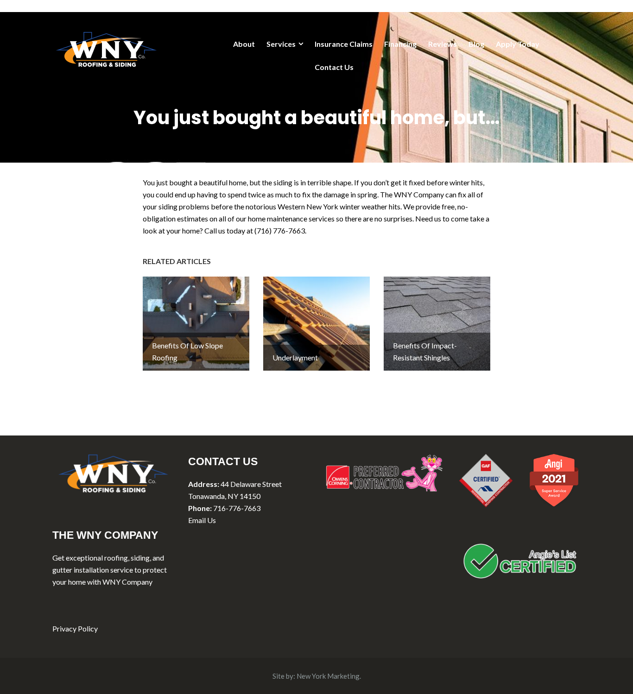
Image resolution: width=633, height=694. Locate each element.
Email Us (202, 520)
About (244, 43)
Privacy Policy (75, 628)
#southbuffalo (370, 230)
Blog (476, 43)
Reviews (442, 43)
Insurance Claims (344, 43)
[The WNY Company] (106, 48)
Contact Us (334, 67)
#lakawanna (412, 230)
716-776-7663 (236, 508)
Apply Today (517, 43)
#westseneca (327, 230)
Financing (400, 43)
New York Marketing (328, 676)
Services (281, 43)
